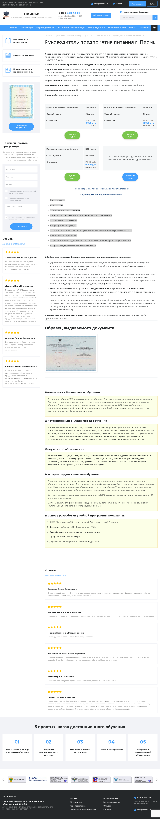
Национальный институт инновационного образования (31, 15)
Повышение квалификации (70, 27)
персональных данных (18, 220)
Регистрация (137, 4)
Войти (152, 4)
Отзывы (133, 27)
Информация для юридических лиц (23, 70)
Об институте (27, 27)
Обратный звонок (101, 15)
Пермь (119, 3)
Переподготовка (45, 27)
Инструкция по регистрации (21, 40)
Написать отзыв (61, 575)
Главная (13, 27)
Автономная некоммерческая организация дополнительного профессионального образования (27, 805)
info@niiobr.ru (101, 3)
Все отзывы (49, 575)
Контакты (145, 27)
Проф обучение (96, 27)
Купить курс (72, 135)
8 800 (69, 12)
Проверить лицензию (21, 126)
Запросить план (130, 176)
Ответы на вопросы (23, 55)
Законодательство (117, 27)
